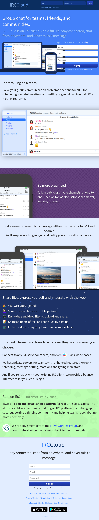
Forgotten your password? (50, 7)
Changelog (51, 493)
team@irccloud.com (61, 503)
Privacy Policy (45, 498)
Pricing (85, 42)
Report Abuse (67, 498)
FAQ (57, 493)
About (32, 493)
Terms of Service (85, 69)
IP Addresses (56, 498)
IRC (19, 5)
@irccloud (33, 503)
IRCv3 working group (63, 426)
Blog (44, 493)
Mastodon (49, 503)
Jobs (62, 493)
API (66, 493)
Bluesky (41, 503)
